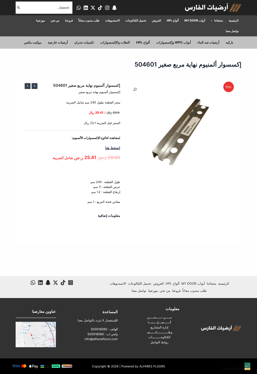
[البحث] (18, 8)
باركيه (229, 42)
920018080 (99, 329)
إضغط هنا (112, 148)
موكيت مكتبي (33, 42)
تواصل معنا (139, 291)
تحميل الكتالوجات (139, 283)
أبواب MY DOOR (193, 283)
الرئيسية (223, 283)
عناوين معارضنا (44, 311)
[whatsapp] (78, 7)
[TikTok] (100, 7)
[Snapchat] (48, 282)
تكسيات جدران (84, 42)
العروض (158, 283)
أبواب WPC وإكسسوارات (173, 42)
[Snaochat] (114, 7)
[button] (135, 89)
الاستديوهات (118, 283)
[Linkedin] (85, 7)
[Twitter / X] (92, 7)
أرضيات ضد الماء (208, 42)
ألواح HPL (143, 42)
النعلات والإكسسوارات (115, 42)
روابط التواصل (159, 342)
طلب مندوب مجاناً (194, 291)
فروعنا (176, 291)
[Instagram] (107, 7)
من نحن (165, 291)
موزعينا (153, 291)
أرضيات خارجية (58, 42)
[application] (212, 20)
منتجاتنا (211, 283)
